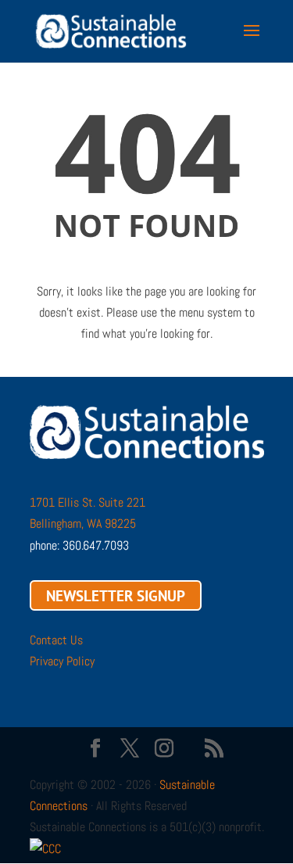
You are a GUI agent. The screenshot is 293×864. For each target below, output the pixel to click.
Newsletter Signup (115, 595)
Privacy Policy (62, 661)
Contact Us (56, 640)
